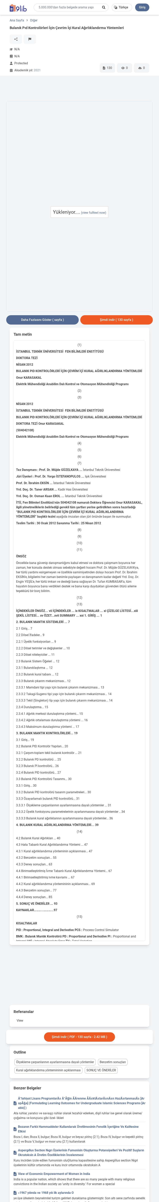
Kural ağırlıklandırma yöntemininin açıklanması (48, 1070)
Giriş (142, 7)
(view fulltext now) (93, 212)
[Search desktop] (103, 7)
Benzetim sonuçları (113, 1062)
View (20, 1020)
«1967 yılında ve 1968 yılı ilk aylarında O (46, 1193)
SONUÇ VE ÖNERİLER (101, 1070)
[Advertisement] (76, 89)
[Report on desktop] (30, 39)
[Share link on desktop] (16, 39)
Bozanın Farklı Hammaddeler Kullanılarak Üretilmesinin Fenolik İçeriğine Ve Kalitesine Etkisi (78, 1129)
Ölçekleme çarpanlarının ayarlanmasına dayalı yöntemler (55, 1062)
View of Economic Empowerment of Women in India (54, 1174)
